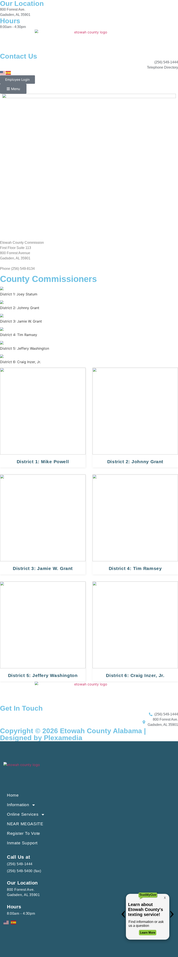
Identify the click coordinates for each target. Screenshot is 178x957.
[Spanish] (8, 72)
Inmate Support (22, 843)
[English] (3, 72)
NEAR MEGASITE (25, 824)
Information (18, 804)
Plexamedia (63, 738)
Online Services (23, 814)
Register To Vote (23, 833)
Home (13, 795)
